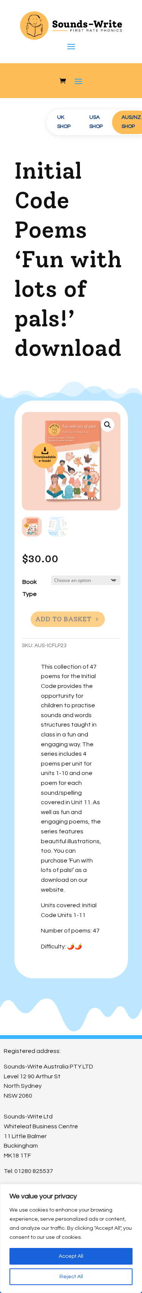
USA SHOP (96, 122)
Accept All (71, 1256)
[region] (71, 1238)
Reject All (71, 1276)
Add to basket (63, 619)
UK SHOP (63, 122)
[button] (107, 425)
